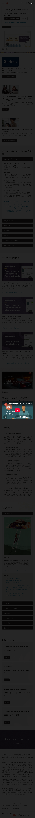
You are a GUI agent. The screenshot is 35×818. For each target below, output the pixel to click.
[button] (31, 4)
